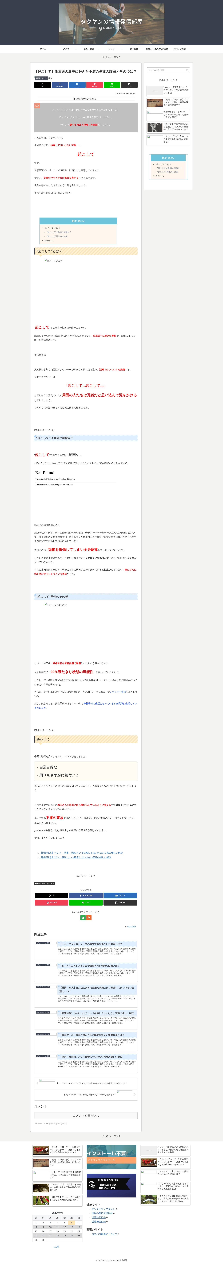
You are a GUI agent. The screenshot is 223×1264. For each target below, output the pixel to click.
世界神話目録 (99, 1221)
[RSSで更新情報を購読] (88, 917)
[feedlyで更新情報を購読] (83, 917)
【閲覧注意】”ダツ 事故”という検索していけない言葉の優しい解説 (75, 857)
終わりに (49, 240)
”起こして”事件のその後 (57, 236)
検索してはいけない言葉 (45, 883)
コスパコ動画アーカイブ (104, 1234)
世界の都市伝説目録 (102, 1213)
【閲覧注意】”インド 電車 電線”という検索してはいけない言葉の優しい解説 (81, 852)
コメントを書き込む (86, 1115)
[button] (129, 85)
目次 (74, 221)
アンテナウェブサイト (103, 1209)
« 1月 (56, 1247)
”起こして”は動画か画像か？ (59, 232)
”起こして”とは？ (52, 228)
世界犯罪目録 (99, 1217)
